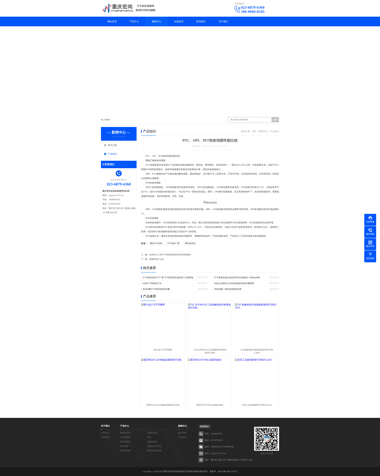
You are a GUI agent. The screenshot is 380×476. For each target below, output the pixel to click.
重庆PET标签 (156, 243)
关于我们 (223, 21)
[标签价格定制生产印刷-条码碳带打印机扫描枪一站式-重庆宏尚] (129, 8)
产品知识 (112, 154)
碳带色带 (124, 446)
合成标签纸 (152, 433)
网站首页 (112, 21)
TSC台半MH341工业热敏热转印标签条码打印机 (210, 351)
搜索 (275, 120)
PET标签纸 (125, 437)
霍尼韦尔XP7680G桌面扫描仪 (209, 405)
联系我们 (201, 21)
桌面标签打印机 (154, 446)
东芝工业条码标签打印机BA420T (257, 405)
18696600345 (216, 434)
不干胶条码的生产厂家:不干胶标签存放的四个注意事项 (168, 277)
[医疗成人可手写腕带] (163, 325)
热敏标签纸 (152, 442)
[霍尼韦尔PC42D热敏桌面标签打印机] (163, 380)
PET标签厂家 (173, 243)
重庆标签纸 (190, 243)
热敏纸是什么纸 (156, 259)
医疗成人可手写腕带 (163, 350)
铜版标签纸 (125, 433)
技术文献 (112, 145)
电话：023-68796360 (214, 440)
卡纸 (149, 437)
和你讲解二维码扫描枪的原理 (228, 289)
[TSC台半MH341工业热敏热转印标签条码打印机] (210, 325)
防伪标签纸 (125, 442)
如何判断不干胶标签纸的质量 (156, 289)
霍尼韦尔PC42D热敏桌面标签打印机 (163, 405)
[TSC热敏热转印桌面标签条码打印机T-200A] (257, 325)
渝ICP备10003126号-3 (228, 471)
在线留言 (179, 21)
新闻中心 (156, 21)
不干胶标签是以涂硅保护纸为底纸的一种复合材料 (237, 277)
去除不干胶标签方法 (152, 283)
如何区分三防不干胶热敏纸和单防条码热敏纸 (170, 255)
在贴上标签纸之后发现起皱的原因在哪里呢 (234, 283)
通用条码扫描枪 (154, 451)
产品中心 (134, 21)
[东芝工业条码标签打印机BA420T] (257, 380)
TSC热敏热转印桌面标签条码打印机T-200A (256, 351)
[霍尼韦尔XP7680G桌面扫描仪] (210, 380)
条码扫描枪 (125, 451)
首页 (254, 131)
